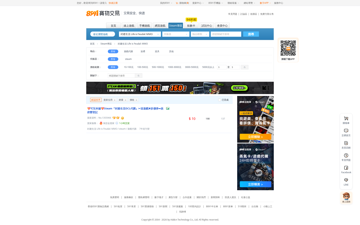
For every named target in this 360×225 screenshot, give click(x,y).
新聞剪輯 (215, 197)
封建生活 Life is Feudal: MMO (102, 128)
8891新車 (228, 206)
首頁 (92, 43)
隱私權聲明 (143, 197)
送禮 (143, 51)
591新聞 (163, 206)
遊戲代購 (128, 51)
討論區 (243, 14)
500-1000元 (158, 67)
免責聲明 (114, 197)
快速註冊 (113, 2)
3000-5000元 (192, 67)
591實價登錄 (147, 206)
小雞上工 (267, 206)
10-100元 (129, 67)
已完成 (225, 99)
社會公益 (245, 197)
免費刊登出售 (267, 14)
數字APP (264, 2)
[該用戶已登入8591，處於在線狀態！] (122, 118)
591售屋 (131, 206)
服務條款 (128, 197)
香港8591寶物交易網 (98, 206)
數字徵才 (159, 197)
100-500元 (142, 67)
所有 (113, 51)
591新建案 (177, 206)
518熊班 (242, 206)
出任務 (254, 206)
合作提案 (187, 197)
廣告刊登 (173, 197)
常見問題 (232, 14)
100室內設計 (194, 206)
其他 (171, 51)
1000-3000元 (174, 67)
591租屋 (118, 206)
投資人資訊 (230, 197)
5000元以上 (208, 67)
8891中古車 (212, 206)
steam (128, 59)
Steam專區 (106, 43)
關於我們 (201, 197)
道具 (157, 51)
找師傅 (182, 211)
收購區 (253, 14)
